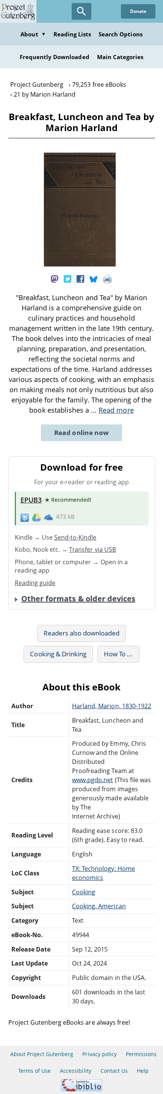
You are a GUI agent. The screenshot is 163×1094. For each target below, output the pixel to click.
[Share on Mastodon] (54, 278)
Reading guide (35, 583)
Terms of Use (34, 1070)
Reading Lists (72, 34)
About (32, 34)
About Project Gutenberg (42, 1054)
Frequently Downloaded (54, 57)
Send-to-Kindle (75, 537)
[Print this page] (107, 278)
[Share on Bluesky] (93, 278)
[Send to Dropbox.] (24, 517)
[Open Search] (81, 11)
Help (143, 1070)
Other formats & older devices (78, 598)
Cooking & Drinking (58, 654)
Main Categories (120, 57)
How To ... (118, 654)
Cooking (83, 892)
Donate (138, 11)
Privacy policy (99, 1054)
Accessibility (75, 1070)
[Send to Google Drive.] (36, 516)
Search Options (121, 34)
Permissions (141, 1054)
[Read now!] (80, 264)
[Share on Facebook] (80, 278)
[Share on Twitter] (67, 278)
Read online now (81, 432)
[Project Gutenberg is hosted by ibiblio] (81, 1089)
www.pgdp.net (92, 780)
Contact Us (114, 1070)
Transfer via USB (92, 549)
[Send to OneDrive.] (48, 517)
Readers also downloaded (82, 633)
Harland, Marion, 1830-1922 (111, 706)
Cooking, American (99, 906)
